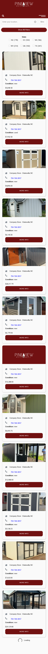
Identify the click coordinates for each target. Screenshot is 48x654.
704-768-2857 (16, 80)
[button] (3, 16)
